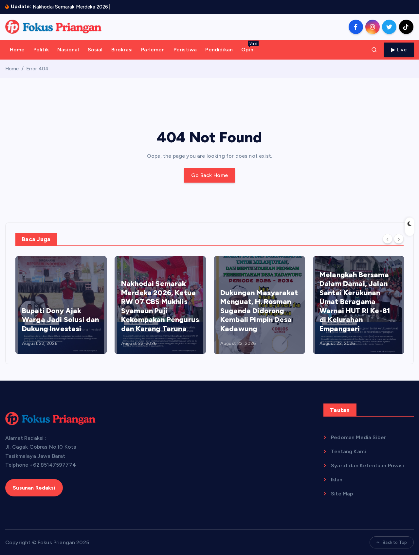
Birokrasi (122, 49)
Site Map (342, 494)
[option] (61, 305)
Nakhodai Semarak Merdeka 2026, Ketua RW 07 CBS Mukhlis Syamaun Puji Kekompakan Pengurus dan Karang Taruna (160, 306)
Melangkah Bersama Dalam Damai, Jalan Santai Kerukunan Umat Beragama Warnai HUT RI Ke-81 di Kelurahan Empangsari (354, 301)
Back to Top (395, 542)
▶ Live (399, 49)
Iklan (336, 479)
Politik (41, 49)
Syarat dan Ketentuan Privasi (367, 465)
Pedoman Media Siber (358, 437)
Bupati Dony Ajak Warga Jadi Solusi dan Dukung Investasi (60, 319)
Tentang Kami (348, 451)
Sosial (95, 49)
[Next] (399, 239)
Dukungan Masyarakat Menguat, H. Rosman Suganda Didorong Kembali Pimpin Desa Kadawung (259, 310)
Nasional (68, 49)
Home (17, 49)
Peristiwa (185, 49)
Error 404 (37, 69)
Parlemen (153, 49)
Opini (249, 47)
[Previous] (387, 239)
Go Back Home (209, 175)
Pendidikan (219, 49)
